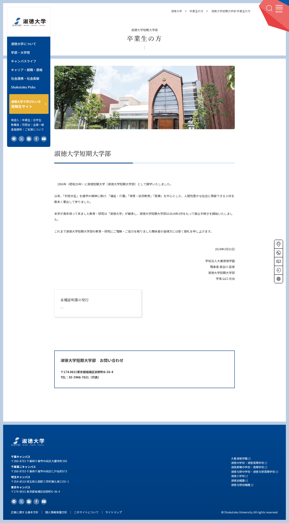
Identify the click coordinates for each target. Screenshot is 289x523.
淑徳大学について (23, 43)
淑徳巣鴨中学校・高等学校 (247, 467)
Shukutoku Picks (23, 87)
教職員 (15, 125)
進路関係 (16, 129)
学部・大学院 (20, 52)
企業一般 (38, 125)
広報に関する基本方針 (25, 512)
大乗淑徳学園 (239, 458)
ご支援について (34, 129)
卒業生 (26, 120)
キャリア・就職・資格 (26, 69)
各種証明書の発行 (74, 299)
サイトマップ (113, 512)
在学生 (37, 120)
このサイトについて (86, 512)
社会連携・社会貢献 (25, 78)
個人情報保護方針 (56, 512)
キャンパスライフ (23, 61)
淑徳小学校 (238, 476)
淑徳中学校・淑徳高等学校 (247, 463)
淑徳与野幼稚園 (240, 485)
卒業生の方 (196, 11)
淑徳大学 (176, 11)
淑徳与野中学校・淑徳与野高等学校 (253, 472)
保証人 (15, 120)
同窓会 (26, 125)
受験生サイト (26, 104)
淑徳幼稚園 (238, 480)
